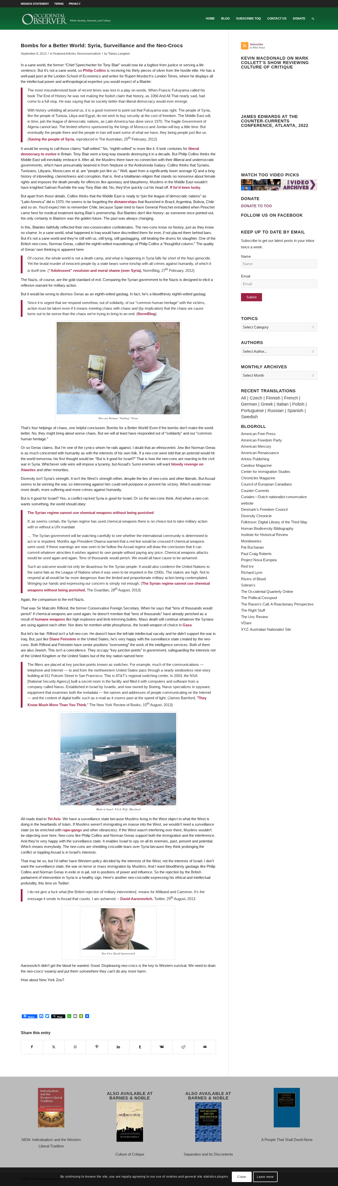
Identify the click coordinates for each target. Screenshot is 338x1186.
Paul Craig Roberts (256, 554)
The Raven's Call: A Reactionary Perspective (277, 604)
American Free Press (258, 434)
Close (241, 1176)
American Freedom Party (261, 440)
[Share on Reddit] (183, 1047)
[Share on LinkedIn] (118, 1047)
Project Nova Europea (259, 560)
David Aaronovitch (136, 899)
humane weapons (50, 619)
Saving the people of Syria (51, 139)
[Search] (313, 18)
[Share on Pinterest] (96, 1047)
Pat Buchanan (252, 547)
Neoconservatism (89, 53)
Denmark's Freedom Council (264, 509)
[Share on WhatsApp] (75, 1047)
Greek (267, 404)
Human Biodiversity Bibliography (267, 528)
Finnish (273, 397)
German (249, 404)
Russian (275, 410)
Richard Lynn (251, 572)
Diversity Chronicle (256, 516)
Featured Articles (64, 53)
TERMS (59, 3)
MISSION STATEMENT (35, 3)
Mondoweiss (251, 541)
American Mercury (256, 446)
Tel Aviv (54, 819)
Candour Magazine (256, 465)
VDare (246, 623)
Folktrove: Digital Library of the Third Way (274, 522)
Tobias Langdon (119, 53)
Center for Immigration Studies (265, 471)
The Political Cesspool (259, 598)
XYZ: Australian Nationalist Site (266, 629)
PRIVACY (74, 3)
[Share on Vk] (161, 1047)
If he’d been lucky (185, 187)
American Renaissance (260, 453)
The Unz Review (254, 617)
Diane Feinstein (62, 639)
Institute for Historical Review (264, 535)
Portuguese (252, 410)
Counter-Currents (255, 490)
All (243, 397)
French (291, 397)
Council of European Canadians (266, 484)
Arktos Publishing (255, 459)
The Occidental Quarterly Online (267, 591)
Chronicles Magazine (258, 478)
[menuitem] (36, 3)
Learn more (265, 1176)
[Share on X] (53, 1047)
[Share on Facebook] (32, 1047)
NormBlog (146, 314)
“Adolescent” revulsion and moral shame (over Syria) (95, 270)
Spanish (295, 410)
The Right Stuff (253, 610)
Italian (283, 404)
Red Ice (247, 566)
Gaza (187, 625)
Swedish (249, 416)
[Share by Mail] (205, 1047)
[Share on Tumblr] (140, 1047)
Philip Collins (94, 70)
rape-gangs (72, 830)
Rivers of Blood (253, 579)
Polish (298, 404)
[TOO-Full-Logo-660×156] (67, 18)
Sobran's (248, 585)
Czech (256, 397)
